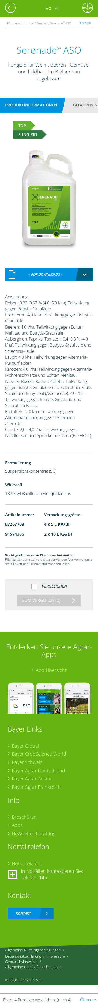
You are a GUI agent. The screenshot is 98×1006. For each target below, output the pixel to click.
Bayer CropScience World (39, 754)
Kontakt (23, 913)
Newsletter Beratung (33, 833)
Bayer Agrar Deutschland (38, 770)
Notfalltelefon (26, 863)
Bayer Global (25, 746)
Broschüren (24, 817)
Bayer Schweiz (27, 762)
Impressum (55, 956)
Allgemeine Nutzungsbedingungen (33, 949)
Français (85, 23)
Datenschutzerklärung (23, 956)
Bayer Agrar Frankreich (36, 787)
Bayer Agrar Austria (32, 779)
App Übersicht (51, 670)
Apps (17, 825)
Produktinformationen (31, 104)
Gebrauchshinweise (21, 961)
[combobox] (49, 274)
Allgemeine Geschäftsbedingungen (33, 966)
